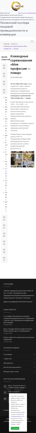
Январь (6, 99)
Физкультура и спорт (11, 372)
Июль (6, 154)
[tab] (4, 67)
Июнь (6, 145)
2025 (4, 74)
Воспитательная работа (12, 367)
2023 (4, 91)
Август (6, 163)
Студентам (7, 359)
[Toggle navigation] (32, 41)
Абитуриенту (8, 363)
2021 (4, 226)
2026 (4, 66)
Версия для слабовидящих (27, 13)
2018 (4, 250)
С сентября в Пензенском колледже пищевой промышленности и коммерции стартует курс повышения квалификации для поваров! (19, 319)
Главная (6, 44)
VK (8, 400)
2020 (4, 234)
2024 (4, 82)
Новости (14, 44)
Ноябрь (6, 194)
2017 (4, 259)
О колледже (8, 354)
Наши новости (10, 310)
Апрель (6, 128)
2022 (4, 218)
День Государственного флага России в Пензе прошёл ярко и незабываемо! (18, 330)
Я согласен (15, 428)
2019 (4, 242)
